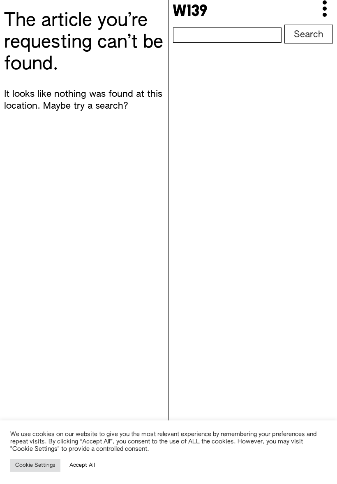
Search (308, 34)
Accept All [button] (82, 465)
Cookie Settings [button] (35, 465)
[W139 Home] (189, 10)
